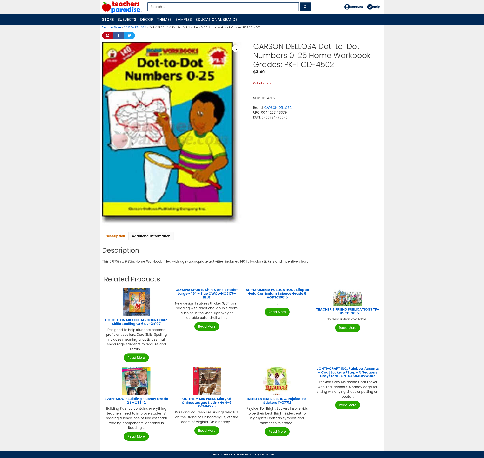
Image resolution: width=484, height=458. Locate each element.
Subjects (127, 19)
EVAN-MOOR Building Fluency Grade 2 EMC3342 (136, 400)
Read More (136, 357)
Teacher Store (111, 27)
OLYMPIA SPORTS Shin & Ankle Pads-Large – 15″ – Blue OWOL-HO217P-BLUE (206, 293)
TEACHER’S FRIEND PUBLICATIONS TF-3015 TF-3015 (347, 311)
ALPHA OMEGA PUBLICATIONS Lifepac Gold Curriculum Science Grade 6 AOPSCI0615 (277, 293)
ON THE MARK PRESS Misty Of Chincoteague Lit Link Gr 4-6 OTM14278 (207, 402)
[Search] (305, 7)
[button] (235, 48)
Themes (164, 19)
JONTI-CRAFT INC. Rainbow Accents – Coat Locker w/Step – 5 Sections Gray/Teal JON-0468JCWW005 (347, 372)
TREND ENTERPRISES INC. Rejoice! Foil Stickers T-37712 (277, 400)
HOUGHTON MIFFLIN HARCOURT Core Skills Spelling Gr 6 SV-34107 (136, 322)
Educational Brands (217, 19)
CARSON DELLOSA (135, 27)
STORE (108, 19)
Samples (183, 19)
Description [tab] (115, 236)
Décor (146, 19)
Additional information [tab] (151, 236)
